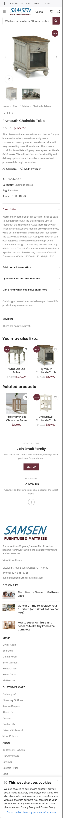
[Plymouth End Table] (16, 355)
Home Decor (9, 674)
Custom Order (10, 767)
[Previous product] (4, 113)
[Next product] (12, 113)
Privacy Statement (12, 729)
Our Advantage (11, 755)
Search (56, 21)
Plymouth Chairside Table (46, 370)
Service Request (11, 706)
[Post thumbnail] (8, 594)
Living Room (9, 644)
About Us (7, 712)
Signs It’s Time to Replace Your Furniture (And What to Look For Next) (38, 609)
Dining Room (9, 656)
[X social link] (16, 196)
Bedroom (7, 650)
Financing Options (12, 700)
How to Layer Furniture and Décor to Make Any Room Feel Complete (36, 626)
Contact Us (8, 723)
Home (5, 106)
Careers (6, 718)
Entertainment (10, 662)
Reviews (7, 761)
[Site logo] (20, 11)
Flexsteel (13, 190)
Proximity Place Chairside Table (16, 418)
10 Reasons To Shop (13, 749)
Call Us (39, 11)
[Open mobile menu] (4, 11)
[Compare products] (58, 11)
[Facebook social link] (4, 3)
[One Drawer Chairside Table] (46, 403)
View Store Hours (12, 559)
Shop (15, 106)
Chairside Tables (42, 106)
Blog (5, 773)
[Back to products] (8, 113)
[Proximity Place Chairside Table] (16, 403)
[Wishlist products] (51, 11)
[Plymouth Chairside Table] (46, 355)
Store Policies (10, 735)
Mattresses (8, 680)
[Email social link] (20, 196)
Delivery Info (9, 694)
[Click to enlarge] (8, 79)
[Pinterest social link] (24, 196)
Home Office (9, 668)
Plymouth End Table (17, 370)
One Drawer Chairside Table (46, 418)
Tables (25, 106)
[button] (5, 57)
